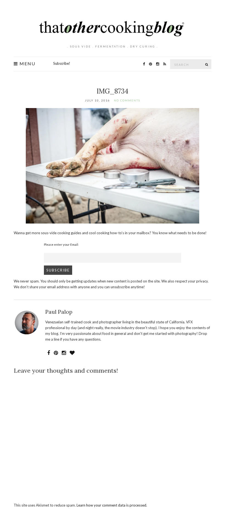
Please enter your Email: (61, 244)
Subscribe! (61, 63)
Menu (26, 63)
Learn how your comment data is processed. (112, 505)
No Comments (127, 100)
